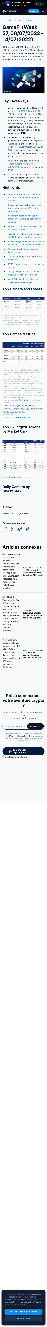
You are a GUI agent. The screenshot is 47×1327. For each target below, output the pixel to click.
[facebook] (6, 529)
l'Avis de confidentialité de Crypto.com (23, 736)
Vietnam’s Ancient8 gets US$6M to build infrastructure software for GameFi (24, 197)
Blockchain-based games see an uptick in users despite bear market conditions (24, 218)
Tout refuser (23, 1318)
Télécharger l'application (19, 751)
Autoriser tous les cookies (23, 1311)
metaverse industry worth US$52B (24, 147)
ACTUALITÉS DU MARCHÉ (23, 20)
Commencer (35, 726)
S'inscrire (34, 11)
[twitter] (12, 529)
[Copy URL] (27, 529)
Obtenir (39, 4)
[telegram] (19, 529)
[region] (23, 1307)
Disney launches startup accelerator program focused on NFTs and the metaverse (25, 208)
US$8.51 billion (36, 177)
